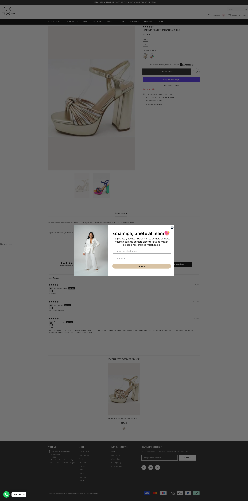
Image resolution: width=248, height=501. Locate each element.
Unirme (142, 266)
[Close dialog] (172, 227)
